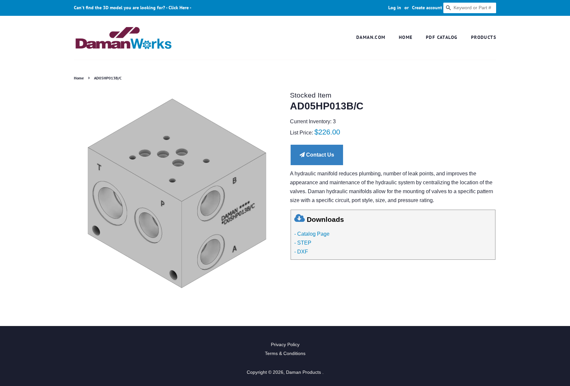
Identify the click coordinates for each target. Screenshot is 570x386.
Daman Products (304, 372)
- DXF (301, 251)
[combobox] (469, 8)
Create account (427, 8)
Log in (394, 8)
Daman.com (371, 37)
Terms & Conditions (285, 353)
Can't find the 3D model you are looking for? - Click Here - (132, 8)
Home (406, 37)
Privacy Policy (285, 344)
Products (483, 37)
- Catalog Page (312, 234)
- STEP (302, 243)
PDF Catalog (442, 37)
